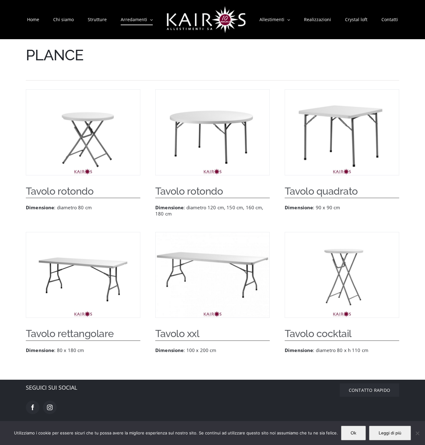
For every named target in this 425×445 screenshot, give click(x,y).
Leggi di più (390, 432)
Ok (353, 432)
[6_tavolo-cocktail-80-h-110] (342, 275)
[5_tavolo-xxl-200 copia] (212, 275)
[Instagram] (50, 407)
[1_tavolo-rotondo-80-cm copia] (83, 132)
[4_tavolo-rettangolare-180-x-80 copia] (83, 275)
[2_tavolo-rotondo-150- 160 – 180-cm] (212, 132)
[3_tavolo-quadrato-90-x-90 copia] (342, 132)
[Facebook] (33, 407)
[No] (417, 433)
